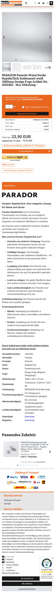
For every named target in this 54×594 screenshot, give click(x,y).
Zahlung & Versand (12, 500)
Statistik (9, 559)
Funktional (10, 570)
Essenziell (10, 557)
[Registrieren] (44, 3)
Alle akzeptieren (27, 578)
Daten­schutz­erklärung (25, 552)
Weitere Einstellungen (10, 573)
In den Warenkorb (26, 151)
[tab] (27, 186)
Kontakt (7, 504)
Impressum (47, 547)
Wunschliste (9, 165)
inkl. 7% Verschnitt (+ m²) (37, 107)
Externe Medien (12, 565)
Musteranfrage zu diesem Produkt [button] (18, 170)
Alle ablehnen (27, 584)
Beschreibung (9, 186)
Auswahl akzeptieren (27, 589)
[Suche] (35, 3)
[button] (15, 158)
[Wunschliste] (48, 3)
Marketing (10, 562)
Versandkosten (41, 462)
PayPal (9, 568)
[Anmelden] (39, 3)
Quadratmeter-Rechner (27, 114)
